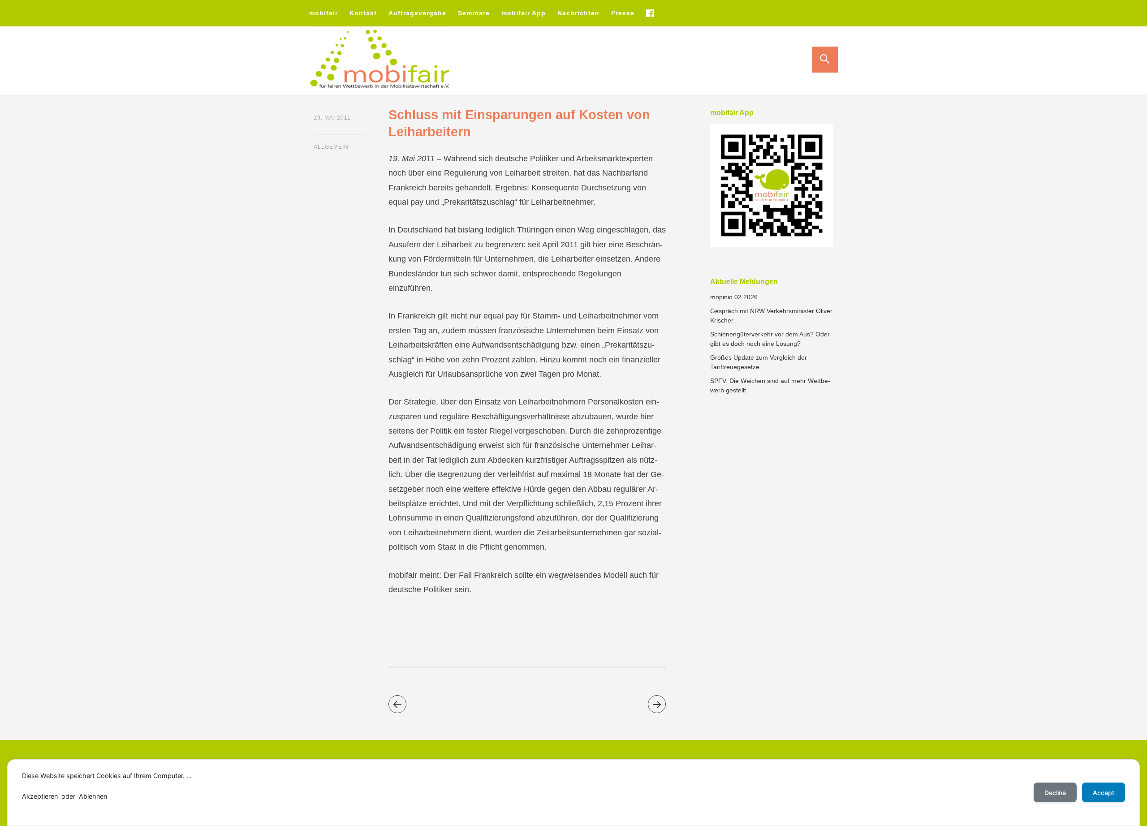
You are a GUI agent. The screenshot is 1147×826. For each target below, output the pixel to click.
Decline (1055, 792)
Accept (1103, 792)
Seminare (474, 13)
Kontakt (363, 13)
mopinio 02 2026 (734, 297)
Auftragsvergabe (417, 13)
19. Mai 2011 (332, 118)
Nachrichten (578, 13)
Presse (622, 13)
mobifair (323, 13)
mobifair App (523, 13)
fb (649, 13)
